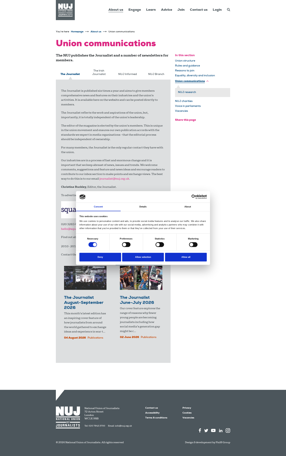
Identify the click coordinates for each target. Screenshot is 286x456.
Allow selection (143, 257)
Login (217, 10)
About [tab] (187, 206)
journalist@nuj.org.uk (114, 178)
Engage (134, 10)
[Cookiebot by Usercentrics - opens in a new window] (194, 197)
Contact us (198, 10)
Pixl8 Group (223, 442)
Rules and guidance (187, 66)
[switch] (126, 244)
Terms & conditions (156, 418)
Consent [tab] (98, 206)
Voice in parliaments (188, 106)
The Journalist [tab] (70, 74)
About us (115, 10)
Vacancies (181, 111)
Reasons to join (184, 70)
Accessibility (152, 413)
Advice (166, 10)
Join (181, 10)
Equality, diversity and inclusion (195, 75)
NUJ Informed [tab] (127, 74)
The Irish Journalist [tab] (99, 73)
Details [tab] (143, 206)
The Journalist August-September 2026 (84, 303)
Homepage (77, 32)
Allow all (185, 257)
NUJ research (187, 92)
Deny (100, 257)
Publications (95, 338)
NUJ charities (184, 101)
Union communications (190, 81)
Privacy (186, 408)
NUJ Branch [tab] (156, 74)
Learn (151, 10)
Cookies (187, 413)
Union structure (185, 61)
